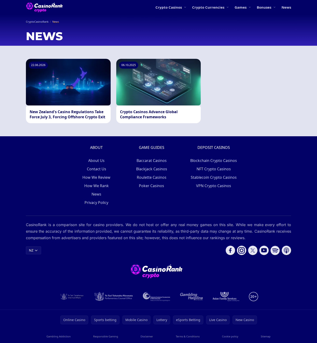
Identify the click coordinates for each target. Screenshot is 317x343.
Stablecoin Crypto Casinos (214, 177)
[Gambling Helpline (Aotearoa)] (191, 296)
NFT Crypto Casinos (214, 169)
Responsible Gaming (105, 336)
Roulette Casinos (151, 177)
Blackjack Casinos (151, 169)
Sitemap (266, 336)
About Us (96, 160)
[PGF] (156, 296)
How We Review (96, 177)
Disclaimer (147, 336)
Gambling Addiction (58, 336)
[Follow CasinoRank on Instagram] (241, 250)
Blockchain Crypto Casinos (213, 160)
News (286, 7)
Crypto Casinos (168, 7)
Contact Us (96, 169)
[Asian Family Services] (226, 296)
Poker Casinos (151, 185)
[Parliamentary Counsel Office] (113, 296)
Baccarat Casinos (152, 160)
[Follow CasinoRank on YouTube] (264, 250)
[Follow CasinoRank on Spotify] (275, 250)
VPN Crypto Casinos (213, 185)
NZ (31, 250)
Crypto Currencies (208, 7)
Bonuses (264, 7)
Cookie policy (230, 336)
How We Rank (96, 185)
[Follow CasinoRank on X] (252, 250)
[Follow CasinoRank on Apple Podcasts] (286, 250)
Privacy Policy (96, 202)
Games (241, 7)
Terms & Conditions (188, 336)
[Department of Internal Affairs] (72, 296)
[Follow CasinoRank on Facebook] (230, 250)
